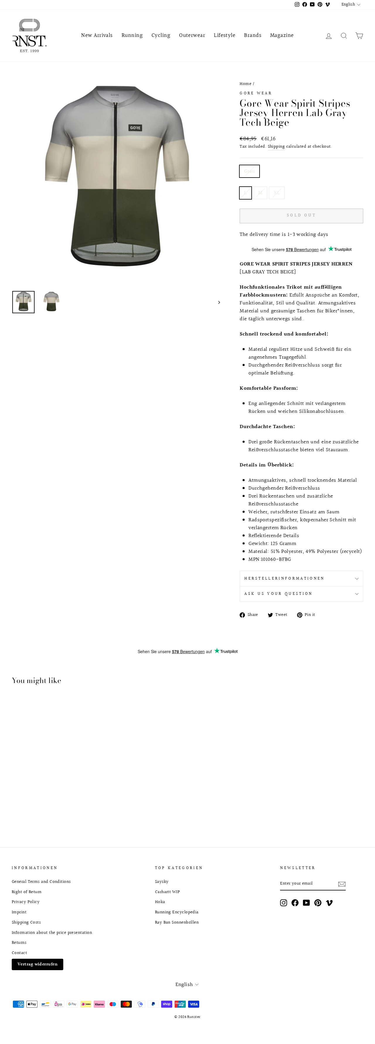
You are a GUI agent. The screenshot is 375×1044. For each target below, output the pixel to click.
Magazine (282, 35)
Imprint (19, 912)
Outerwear (192, 35)
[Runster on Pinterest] (317, 902)
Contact (19, 952)
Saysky (162, 881)
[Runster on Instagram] (283, 902)
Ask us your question (278, 593)
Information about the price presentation (52, 932)
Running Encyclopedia (177, 912)
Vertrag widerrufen (37, 964)
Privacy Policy (26, 901)
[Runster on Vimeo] (329, 902)
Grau (249, 171)
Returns (19, 942)
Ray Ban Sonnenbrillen (177, 922)
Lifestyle (224, 35)
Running (132, 35)
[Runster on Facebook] (295, 902)
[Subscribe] (342, 884)
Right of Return (27, 891)
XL (277, 193)
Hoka (160, 901)
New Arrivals (96, 35)
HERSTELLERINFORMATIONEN (284, 578)
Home (245, 83)
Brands (252, 35)
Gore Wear (256, 93)
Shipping (276, 146)
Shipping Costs (26, 922)
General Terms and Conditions (41, 881)
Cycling (160, 35)
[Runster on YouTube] (306, 902)
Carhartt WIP (167, 891)
